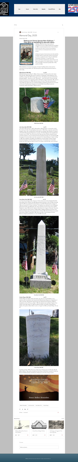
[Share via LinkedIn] (25, 409)
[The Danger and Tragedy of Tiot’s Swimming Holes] (56, 424)
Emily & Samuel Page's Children (39, 431)
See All (63, 418)
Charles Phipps (45, 405)
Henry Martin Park (39, 405)
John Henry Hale (31, 405)
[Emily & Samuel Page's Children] (39, 424)
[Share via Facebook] (19, 409)
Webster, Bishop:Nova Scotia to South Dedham (21, 431)
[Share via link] (27, 409)
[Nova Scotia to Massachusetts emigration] (21, 424)
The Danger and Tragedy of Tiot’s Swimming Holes (56, 431)
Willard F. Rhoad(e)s (23, 405)
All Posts (15, 24)
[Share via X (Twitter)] (22, 409)
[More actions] (58, 32)
